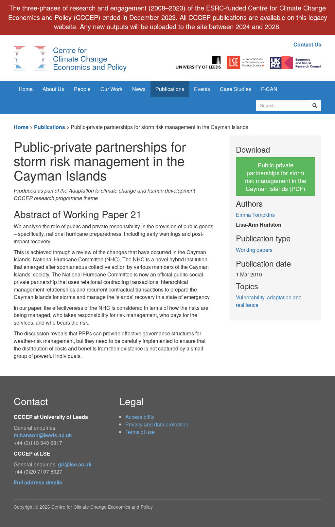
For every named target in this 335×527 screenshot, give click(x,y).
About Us (53, 89)
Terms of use (140, 432)
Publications (169, 89)
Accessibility (139, 417)
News (139, 89)
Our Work (111, 89)
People (82, 89)
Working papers (254, 250)
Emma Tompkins (255, 214)
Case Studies (235, 89)
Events (202, 89)
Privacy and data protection (156, 424)
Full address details (38, 482)
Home (26, 89)
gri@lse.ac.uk (75, 464)
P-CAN (269, 89)
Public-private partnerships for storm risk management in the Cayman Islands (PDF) (275, 176)
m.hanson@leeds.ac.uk (43, 435)
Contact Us (307, 44)
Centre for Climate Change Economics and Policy (90, 58)
